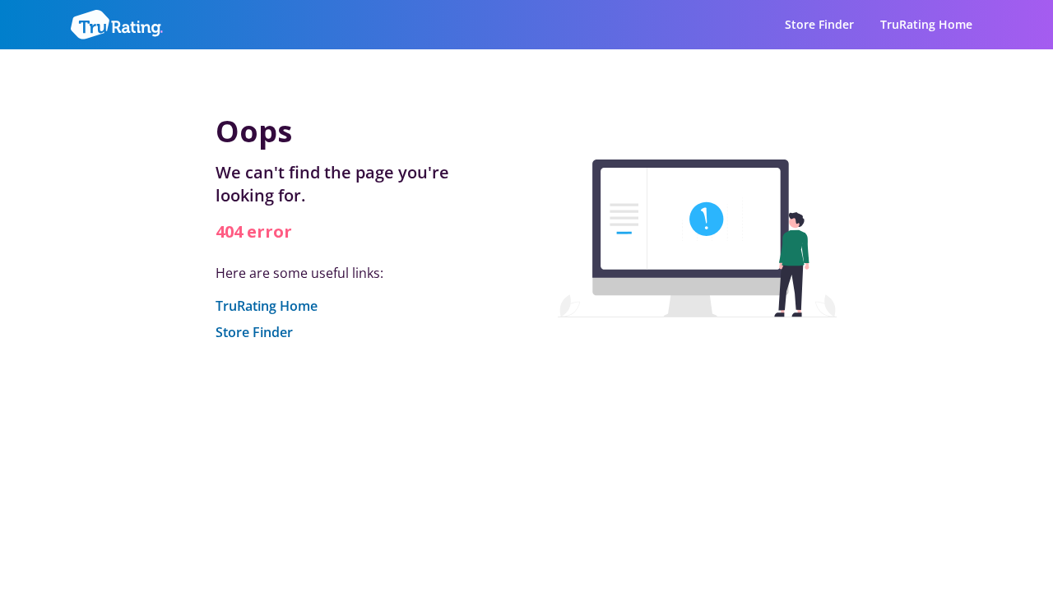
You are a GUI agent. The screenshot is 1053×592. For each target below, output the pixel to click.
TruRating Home (926, 24)
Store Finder (819, 24)
